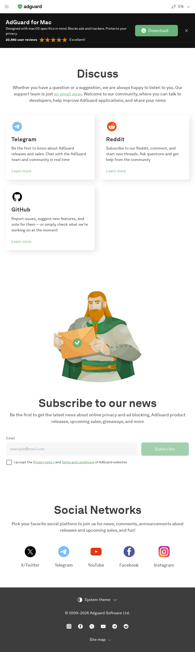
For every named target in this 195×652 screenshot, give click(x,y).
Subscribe (165, 449)
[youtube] (103, 626)
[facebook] (80, 626)
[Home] (29, 6)
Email (10, 438)
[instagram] (69, 626)
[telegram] (114, 626)
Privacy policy (43, 462)
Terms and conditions (78, 462)
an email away (68, 94)
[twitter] (92, 626)
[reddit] (126, 626)
